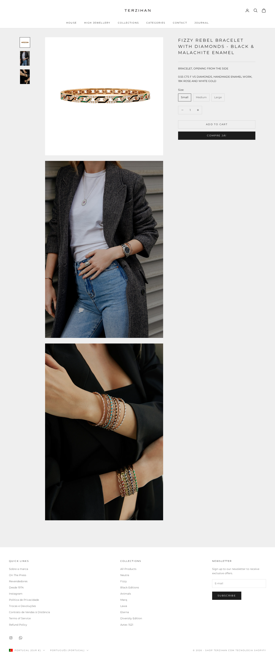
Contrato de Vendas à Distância (29, 612)
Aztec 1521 (126, 624)
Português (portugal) (67, 650)
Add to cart (216, 124)
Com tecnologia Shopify (247, 650)
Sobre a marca (19, 569)
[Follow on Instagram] (11, 638)
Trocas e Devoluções (22, 606)
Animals (125, 593)
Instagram (15, 593)
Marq (123, 600)
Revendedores (18, 581)
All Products (128, 569)
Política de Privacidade (24, 600)
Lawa (123, 606)
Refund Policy (18, 624)
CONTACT (180, 22)
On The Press (17, 575)
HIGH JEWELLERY (97, 22)
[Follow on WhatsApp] (20, 638)
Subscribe (227, 595)
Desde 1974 (16, 587)
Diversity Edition (131, 618)
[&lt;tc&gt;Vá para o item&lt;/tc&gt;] (25, 42)
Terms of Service (20, 618)
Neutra (124, 575)
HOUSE (71, 22)
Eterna (124, 612)
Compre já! (216, 135)
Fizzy (123, 581)
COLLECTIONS (128, 22)
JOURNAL (202, 22)
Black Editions (129, 587)
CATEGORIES (155, 22)
